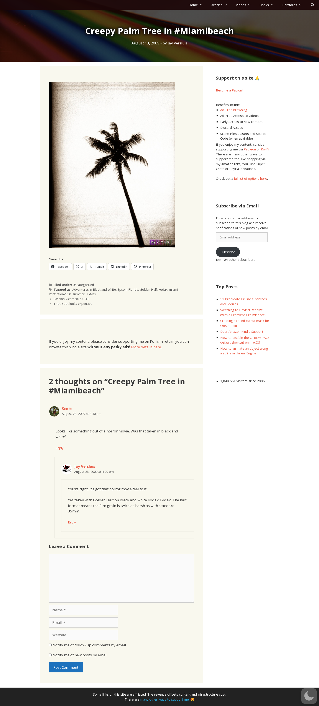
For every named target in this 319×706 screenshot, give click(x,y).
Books (264, 5)
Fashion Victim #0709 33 (71, 299)
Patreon (250, 149)
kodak (163, 289)
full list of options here (250, 178)
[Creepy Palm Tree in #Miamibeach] (112, 246)
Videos (241, 5)
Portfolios (289, 5)
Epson (122, 289)
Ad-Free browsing (233, 110)
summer (79, 294)
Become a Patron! (229, 90)
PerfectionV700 (60, 294)
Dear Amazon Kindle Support (241, 331)
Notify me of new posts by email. (81, 654)
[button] (309, 696)
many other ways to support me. (164, 699)
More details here (146, 346)
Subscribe (228, 252)
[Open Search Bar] (312, 5)
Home (193, 5)
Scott (67, 408)
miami (173, 289)
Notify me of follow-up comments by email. (90, 644)
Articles (216, 5)
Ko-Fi (265, 149)
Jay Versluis (84, 466)
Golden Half (148, 289)
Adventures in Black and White (94, 289)
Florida (133, 289)
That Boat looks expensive (73, 304)
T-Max (91, 294)
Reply (59, 448)
